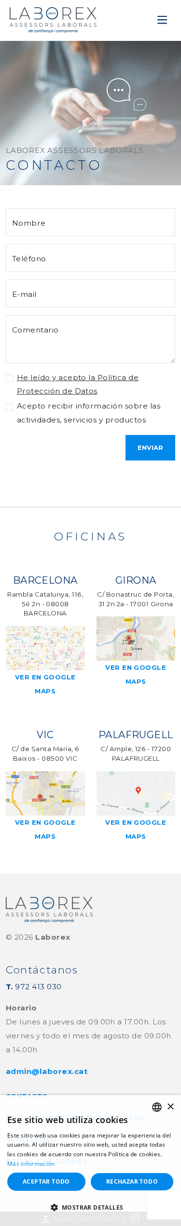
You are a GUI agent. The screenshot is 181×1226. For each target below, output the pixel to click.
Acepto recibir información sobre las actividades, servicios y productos (88, 412)
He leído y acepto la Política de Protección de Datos (78, 384)
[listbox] (157, 1107)
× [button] (170, 1107)
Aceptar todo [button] (46, 1181)
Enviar (150, 447)
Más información (31, 1164)
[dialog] (90, 1160)
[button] (90, 1208)
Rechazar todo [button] (132, 1181)
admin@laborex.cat (46, 1071)
